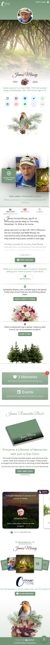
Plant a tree (24, 334)
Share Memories (26, 594)
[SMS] (25, 104)
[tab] (10, 210)
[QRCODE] (7, 98)
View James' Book (25, 471)
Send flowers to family (25, 299)
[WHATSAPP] (42, 98)
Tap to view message (22, 532)
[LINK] (42, 104)
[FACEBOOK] (16, 98)
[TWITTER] (33, 98)
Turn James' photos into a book (25, 196)
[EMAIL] (16, 104)
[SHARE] (33, 104)
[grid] (25, 174)
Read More (25, 255)
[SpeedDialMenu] (44, 639)
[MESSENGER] (25, 98)
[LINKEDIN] (7, 104)
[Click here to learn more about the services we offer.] (25, 582)
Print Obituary (26, 260)
